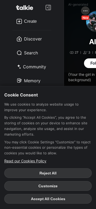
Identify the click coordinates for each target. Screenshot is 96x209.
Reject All (48, 173)
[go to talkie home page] (26, 7)
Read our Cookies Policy (25, 161)
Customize (48, 186)
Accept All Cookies (48, 199)
